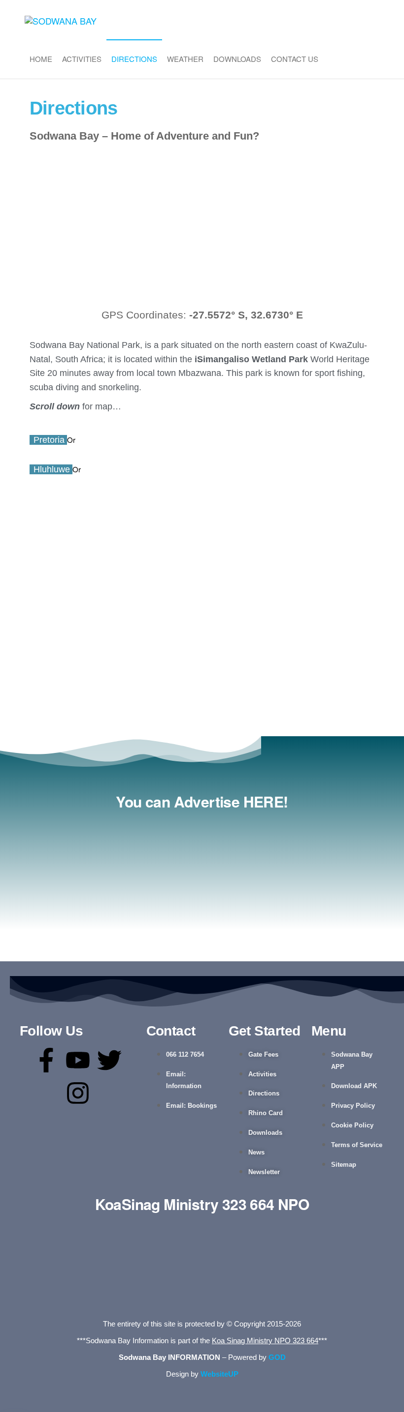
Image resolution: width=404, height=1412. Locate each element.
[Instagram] (78, 1093)
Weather (185, 59)
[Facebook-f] (46, 1060)
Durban (101, 469)
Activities (81, 59)
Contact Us (294, 59)
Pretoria (50, 440)
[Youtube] (78, 1060)
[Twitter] (109, 1060)
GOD (277, 1357)
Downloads (237, 59)
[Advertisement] (202, 228)
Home (41, 59)
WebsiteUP (219, 1374)
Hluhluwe (53, 469)
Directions (134, 59)
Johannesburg (109, 440)
